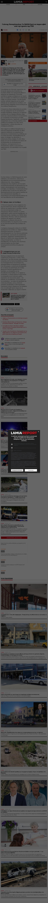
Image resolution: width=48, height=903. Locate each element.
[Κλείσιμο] (38, 431)
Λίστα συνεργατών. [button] (24, 459)
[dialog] (24, 451)
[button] (24, 450)
